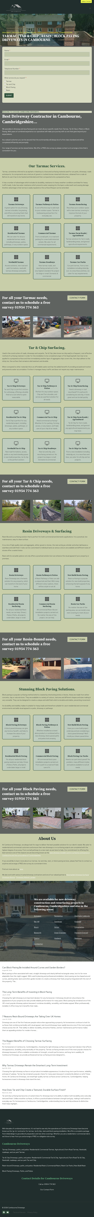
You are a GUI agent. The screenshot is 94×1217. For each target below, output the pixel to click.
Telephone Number (12, 69)
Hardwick (57, 938)
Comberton (38, 944)
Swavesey (78, 938)
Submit (9, 95)
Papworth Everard (81, 933)
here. (21, 869)
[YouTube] (7, 1212)
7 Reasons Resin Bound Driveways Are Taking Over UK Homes (31, 1016)
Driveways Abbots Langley (25, 877)
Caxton (36, 938)
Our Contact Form (47, 1190)
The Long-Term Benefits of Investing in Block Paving (27, 992)
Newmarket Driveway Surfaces (77, 875)
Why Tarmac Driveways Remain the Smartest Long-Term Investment (34, 1065)
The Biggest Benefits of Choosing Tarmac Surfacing (27, 1040)
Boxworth (37, 933)
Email (7, 60)
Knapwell (78, 922)
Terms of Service (19, 1212)
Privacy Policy (32, 1212)
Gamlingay (58, 922)
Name (7, 50)
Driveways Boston (8, 877)
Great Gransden (60, 933)
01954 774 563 (86, 1)
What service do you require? (15, 78)
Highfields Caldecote (82, 916)
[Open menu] (90, 8)
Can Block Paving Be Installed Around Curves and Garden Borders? (33, 967)
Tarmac (9, 81)
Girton (56, 927)
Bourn (36, 927)
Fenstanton (58, 916)
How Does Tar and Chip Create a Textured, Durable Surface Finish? (34, 1089)
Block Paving (10, 87)
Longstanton (79, 927)
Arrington (37, 916)
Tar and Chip (10, 84)
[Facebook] (4, 1212)
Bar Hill (36, 922)
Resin (8, 90)
